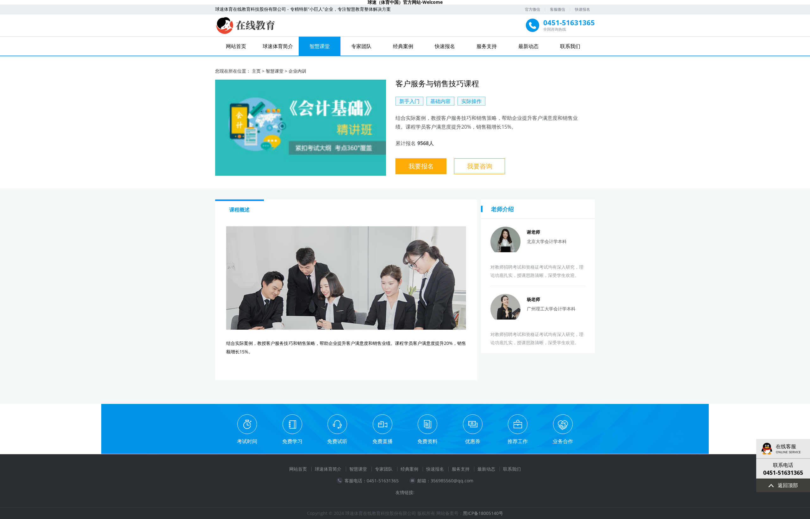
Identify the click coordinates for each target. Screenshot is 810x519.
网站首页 (236, 46)
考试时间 (247, 441)
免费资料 (427, 441)
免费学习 (292, 441)
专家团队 (361, 46)
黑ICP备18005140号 (483, 513)
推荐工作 (518, 441)
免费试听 (337, 441)
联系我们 (570, 46)
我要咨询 (479, 166)
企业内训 (297, 71)
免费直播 (382, 441)
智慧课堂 (319, 46)
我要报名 (421, 166)
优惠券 (472, 441)
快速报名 (582, 9)
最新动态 (528, 46)
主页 (256, 71)
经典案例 (403, 46)
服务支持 (487, 46)
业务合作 (563, 441)
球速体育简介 (278, 46)
